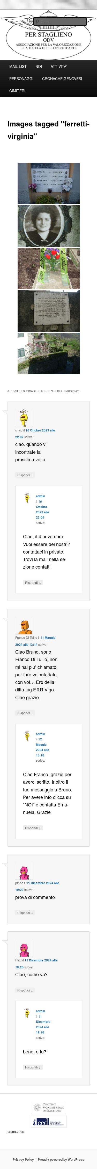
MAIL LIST (18, 66)
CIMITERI (17, 90)
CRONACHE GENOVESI (62, 78)
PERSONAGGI (21, 78)
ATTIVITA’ (59, 66)
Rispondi (25, 474)
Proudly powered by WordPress (61, 1159)
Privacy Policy (23, 1159)
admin (40, 496)
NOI (38, 66)
